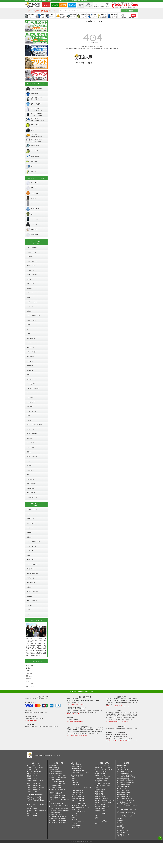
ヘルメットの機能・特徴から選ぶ (36, 787)
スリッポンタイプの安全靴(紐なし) (104, 777)
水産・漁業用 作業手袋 (123, 786)
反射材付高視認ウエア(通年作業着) (58, 816)
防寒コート (75, 778)
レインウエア (81, 803)
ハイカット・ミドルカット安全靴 (103, 769)
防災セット (98, 823)
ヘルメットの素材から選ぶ (34, 785)
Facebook (120, 820)
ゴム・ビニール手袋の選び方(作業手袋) (127, 806)
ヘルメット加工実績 (32, 791)
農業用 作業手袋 (121, 788)
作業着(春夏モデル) (53, 768)
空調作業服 (74, 763)
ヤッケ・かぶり (76, 809)
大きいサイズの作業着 (78, 796)
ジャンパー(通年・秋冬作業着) (57, 796)
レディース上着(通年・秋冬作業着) (58, 808)
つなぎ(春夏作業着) (54, 779)
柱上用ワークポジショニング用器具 (36, 804)
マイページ (120, 824)
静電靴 (96, 787)
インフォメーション (127, 816)
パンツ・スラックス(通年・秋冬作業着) (59, 800)
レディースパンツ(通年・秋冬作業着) (59, 810)
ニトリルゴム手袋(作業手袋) (124, 771)
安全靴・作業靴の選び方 (101, 808)
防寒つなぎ (75, 782)
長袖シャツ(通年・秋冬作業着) (57, 797)
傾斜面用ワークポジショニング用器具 (36, 811)
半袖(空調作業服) (76, 768)
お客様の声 (120, 822)
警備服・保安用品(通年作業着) (57, 818)
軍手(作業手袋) (121, 767)
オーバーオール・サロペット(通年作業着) (59, 805)
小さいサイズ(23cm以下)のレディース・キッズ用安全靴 (104, 803)
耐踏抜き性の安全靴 (100, 789)
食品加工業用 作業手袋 (123, 790)
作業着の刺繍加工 (54, 765)
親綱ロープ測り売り (32, 815)
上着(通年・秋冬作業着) (55, 794)
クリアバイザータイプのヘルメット (36, 767)
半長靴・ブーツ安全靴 (100, 771)
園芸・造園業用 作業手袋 (124, 784)
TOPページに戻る (82, 62)
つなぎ (74, 817)
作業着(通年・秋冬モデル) (55, 792)
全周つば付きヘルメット (33, 775)
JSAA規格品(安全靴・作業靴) (102, 785)
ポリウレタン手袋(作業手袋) (124, 775)
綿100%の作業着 (76, 794)
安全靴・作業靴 (104, 763)
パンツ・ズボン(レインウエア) (80, 811)
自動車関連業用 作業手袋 (124, 794)
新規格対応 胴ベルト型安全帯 (34, 799)
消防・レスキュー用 (32, 813)
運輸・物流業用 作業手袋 (124, 792)
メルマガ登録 (120, 828)
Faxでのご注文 (121, 832)
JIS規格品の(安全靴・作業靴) (102, 783)
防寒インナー (75, 784)
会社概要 (119, 818)
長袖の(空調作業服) (77, 766)
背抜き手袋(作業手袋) (123, 779)
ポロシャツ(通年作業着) (55, 814)
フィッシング (75, 823)
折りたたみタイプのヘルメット (35, 781)
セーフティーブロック (32, 806)
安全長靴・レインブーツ (101, 775)
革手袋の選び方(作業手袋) (124, 802)
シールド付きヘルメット (33, 765)
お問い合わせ (120, 836)
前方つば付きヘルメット (33, 769)
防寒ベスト (75, 780)
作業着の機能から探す (78, 790)
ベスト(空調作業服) (77, 765)
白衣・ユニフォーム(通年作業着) (58, 820)
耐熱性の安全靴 (99, 791)
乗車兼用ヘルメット (32, 779)
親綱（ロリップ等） (32, 808)
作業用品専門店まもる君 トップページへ (48, 755)
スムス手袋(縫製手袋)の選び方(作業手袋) (126, 810)
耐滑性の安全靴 (99, 793)
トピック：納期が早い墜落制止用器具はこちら (41, 11)
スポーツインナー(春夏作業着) (57, 775)
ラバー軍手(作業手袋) (123, 769)
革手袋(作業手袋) (121, 765)
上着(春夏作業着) (53, 769)
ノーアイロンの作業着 (55, 785)
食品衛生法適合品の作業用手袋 (125, 782)
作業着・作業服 (58, 763)
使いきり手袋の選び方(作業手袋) (126, 813)
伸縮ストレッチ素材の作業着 (57, 789)
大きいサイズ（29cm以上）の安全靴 (104, 800)
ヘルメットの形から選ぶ (33, 783)
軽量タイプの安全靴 (100, 797)
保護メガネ (98, 816)
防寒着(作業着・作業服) (77, 775)
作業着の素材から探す (78, 792)
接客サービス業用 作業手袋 (124, 798)
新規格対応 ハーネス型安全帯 (34, 797)
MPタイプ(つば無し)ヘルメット (35, 771)
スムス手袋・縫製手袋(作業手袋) (126, 777)
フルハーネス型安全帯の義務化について (36, 801)
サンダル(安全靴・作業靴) (102, 779)
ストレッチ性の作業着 (78, 800)
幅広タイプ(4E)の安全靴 (101, 799)
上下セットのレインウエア (79, 805)
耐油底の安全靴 (99, 795)
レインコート (75, 813)
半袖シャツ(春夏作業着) (55, 773)
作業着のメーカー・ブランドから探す (81, 787)
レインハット (75, 819)
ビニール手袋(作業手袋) (123, 773)
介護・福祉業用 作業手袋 (124, 796)
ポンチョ (74, 815)
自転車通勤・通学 (77, 825)
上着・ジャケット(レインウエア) (80, 807)
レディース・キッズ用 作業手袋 (125, 800)
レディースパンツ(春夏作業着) (57, 783)
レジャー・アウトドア (78, 821)
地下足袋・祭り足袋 (100, 773)
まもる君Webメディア (123, 834)
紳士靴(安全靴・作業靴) (101, 781)
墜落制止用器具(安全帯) (36, 794)
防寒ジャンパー (76, 777)
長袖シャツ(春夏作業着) (55, 771)
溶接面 (96, 818)
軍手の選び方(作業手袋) (123, 804)
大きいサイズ (75, 827)
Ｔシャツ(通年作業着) (55, 812)
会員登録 (119, 826)
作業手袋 (126, 763)
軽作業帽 (29, 777)
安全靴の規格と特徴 (100, 810)
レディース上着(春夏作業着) (56, 781)
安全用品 (104, 813)
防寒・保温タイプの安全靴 (102, 806)
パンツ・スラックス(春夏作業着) (58, 777)
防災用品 (104, 821)
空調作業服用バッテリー (78, 770)
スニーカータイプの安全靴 (102, 765)
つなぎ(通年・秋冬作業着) (56, 803)
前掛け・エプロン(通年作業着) (57, 822)
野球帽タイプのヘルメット (34, 773)
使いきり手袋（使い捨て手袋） (125, 781)
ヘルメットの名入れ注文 (33, 789)
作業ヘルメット (36, 763)
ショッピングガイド (122, 830)
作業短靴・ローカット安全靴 (102, 767)
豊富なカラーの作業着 (55, 787)
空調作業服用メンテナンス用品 (80, 772)
